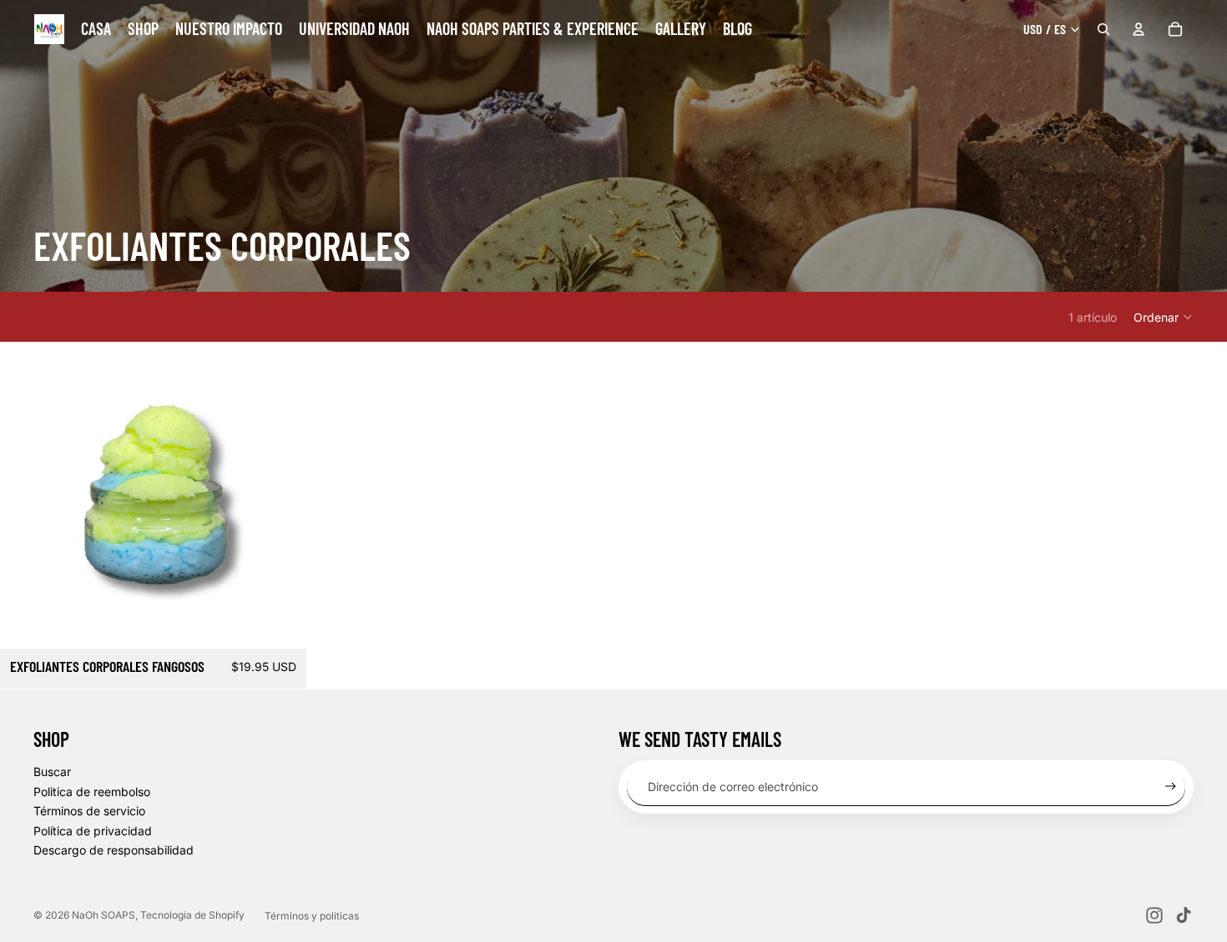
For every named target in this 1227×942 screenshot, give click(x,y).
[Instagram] (1154, 915)
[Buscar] (1103, 29)
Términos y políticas (312, 915)
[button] (1164, 316)
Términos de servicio (89, 811)
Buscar (52, 771)
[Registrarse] (1170, 786)
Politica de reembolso (91, 791)
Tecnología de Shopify (192, 915)
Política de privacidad (92, 831)
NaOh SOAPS (103, 915)
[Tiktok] (1184, 915)
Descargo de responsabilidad (113, 850)
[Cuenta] (1138, 29)
